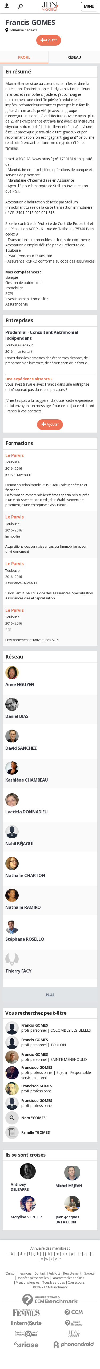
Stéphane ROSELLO (24, 939)
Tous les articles (53, 1282)
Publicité (54, 1273)
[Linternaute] (26, 1323)
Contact (39, 1273)
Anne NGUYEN (19, 684)
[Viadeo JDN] (74, 1334)
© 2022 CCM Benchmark (50, 1287)
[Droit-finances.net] (74, 1323)
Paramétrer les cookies (67, 1278)
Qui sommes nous (18, 1273)
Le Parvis (14, 455)
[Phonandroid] (74, 1344)
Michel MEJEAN (68, 1185)
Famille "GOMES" (36, 1132)
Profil (24, 57)
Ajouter (51, 39)
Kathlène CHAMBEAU (26, 780)
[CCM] (74, 1312)
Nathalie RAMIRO (23, 907)
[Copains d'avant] (26, 1334)
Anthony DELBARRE (20, 1187)
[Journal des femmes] (26, 1312)
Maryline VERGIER (26, 1216)
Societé (89, 1273)
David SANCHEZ (21, 748)
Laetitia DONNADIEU (26, 812)
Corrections (76, 1282)
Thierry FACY (18, 971)
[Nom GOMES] (12, 1117)
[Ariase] (26, 1344)
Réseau (74, 57)
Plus (50, 994)
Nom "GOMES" (34, 1117)
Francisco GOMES (36, 1067)
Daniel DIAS (16, 716)
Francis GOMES (34, 1025)
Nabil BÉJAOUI (19, 844)
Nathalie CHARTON (25, 875)
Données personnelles (33, 1278)
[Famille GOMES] (12, 1132)
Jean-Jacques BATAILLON (67, 1219)
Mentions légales (27, 1282)
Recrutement (72, 1273)
